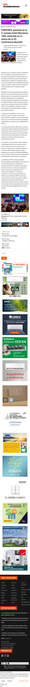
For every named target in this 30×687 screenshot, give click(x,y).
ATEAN (23, 592)
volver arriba (4, 220)
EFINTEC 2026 (5, 246)
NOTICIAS (10, 216)
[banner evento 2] (15, 442)
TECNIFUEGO (25, 602)
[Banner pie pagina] (15, 663)
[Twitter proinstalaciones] (8, 656)
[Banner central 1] (15, 16)
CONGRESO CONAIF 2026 (8, 241)
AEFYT (3, 595)
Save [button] (1, 686)
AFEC (3, 598)
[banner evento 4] (15, 536)
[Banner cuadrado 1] (15, 268)
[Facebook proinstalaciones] (5, 656)
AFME (3, 588)
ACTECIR (14, 595)
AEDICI (23, 599)
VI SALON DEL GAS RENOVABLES (10, 236)
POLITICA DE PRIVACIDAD (9, 643)
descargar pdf (7, 638)
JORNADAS (4, 218)
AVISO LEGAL (6, 641)
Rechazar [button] (10, 681)
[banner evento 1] (15, 395)
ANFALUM (4, 590)
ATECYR (13, 593)
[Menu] (26, 5)
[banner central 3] (15, 22)
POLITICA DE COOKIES (8, 645)
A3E (2, 603)
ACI (22, 597)
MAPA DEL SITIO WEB (8, 647)
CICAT (13, 602)
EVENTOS (24, 216)
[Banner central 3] (15, 224)
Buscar (4, 258)
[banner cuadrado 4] (15, 324)
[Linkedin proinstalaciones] (2, 656)
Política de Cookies (24, 681)
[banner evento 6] (15, 466)
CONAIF (3, 585)
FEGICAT (14, 582)
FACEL (3, 593)
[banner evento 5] (15, 419)
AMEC (13, 585)
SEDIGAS (14, 590)
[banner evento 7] (15, 513)
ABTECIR (24, 594)
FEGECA (3, 600)
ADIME (13, 588)
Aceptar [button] (3, 681)
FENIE (3, 582)
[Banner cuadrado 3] (15, 305)
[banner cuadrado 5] (15, 347)
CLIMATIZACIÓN (18, 216)
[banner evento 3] (15, 489)
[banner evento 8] (15, 560)
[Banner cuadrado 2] (15, 286)
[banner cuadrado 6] (15, 370)
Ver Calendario (6, 248)
